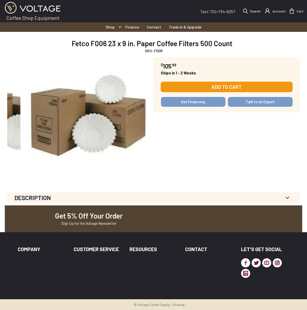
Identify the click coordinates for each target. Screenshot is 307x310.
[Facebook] (245, 262)
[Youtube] (266, 262)
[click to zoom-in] (87, 116)
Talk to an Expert (260, 101)
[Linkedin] (245, 273)
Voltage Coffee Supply (153, 305)
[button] (292, 11)
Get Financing (193, 101)
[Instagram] (277, 262)
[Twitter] (256, 262)
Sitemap (178, 305)
